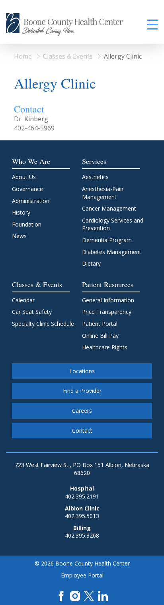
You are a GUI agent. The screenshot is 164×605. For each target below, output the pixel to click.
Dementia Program (107, 240)
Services (94, 161)
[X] (89, 595)
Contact (82, 430)
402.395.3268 (82, 535)
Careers (82, 410)
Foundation (26, 224)
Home (23, 56)
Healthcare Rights (104, 347)
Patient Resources (107, 284)
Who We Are (31, 161)
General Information (108, 300)
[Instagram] (75, 595)
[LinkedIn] (103, 595)
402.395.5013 (82, 516)
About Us (24, 177)
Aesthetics (95, 177)
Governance (27, 189)
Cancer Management (109, 208)
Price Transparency (106, 311)
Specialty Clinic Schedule (43, 323)
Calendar (23, 300)
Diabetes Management (111, 252)
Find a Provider (82, 390)
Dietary (91, 263)
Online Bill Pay (100, 335)
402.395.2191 (82, 496)
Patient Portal (99, 323)
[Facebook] (61, 595)
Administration (30, 201)
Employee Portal (82, 575)
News (19, 236)
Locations (82, 371)
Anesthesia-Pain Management (102, 193)
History (21, 212)
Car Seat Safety (32, 311)
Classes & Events (68, 56)
